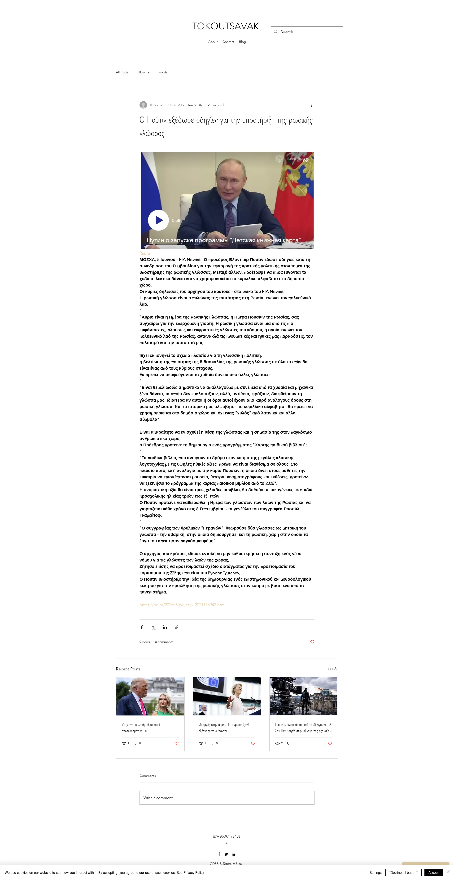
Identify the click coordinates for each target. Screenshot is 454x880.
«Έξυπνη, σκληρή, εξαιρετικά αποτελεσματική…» (141, 727)
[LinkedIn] (233, 854)
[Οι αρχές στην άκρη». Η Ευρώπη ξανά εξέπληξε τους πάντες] (227, 696)
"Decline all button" (403, 872)
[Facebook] (219, 854)
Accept (433, 872)
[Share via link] (176, 627)
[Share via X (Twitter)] (153, 627)
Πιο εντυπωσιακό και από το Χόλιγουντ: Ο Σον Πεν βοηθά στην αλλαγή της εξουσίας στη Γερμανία (303, 727)
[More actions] (311, 105)
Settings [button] (376, 872)
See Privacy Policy (190, 872)
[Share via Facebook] (142, 627)
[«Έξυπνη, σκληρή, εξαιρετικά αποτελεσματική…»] (150, 696)
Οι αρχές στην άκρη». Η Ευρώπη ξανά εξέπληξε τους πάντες (224, 727)
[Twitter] (226, 854)
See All (333, 668)
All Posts (122, 72)
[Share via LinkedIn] (165, 627)
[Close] (448, 872)
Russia (162, 72)
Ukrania (143, 72)
